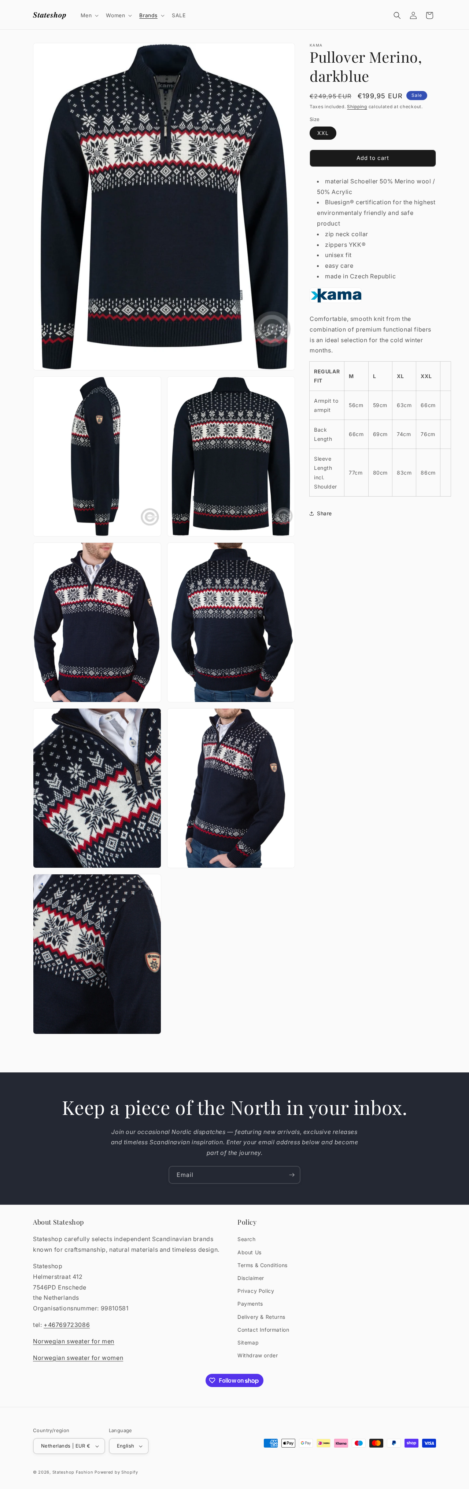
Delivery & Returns (261, 1316)
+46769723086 (67, 1324)
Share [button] (324, 513)
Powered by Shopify (116, 1472)
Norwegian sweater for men (73, 1341)
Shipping (357, 106)
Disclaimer (250, 1278)
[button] (89, 15)
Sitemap (248, 1342)
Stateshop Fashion (72, 1472)
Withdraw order (257, 1355)
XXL (323, 133)
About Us (249, 1252)
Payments (250, 1303)
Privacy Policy (255, 1291)
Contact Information (263, 1329)
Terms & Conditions (262, 1265)
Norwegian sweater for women (78, 1357)
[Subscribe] (292, 1175)
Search (246, 1239)
